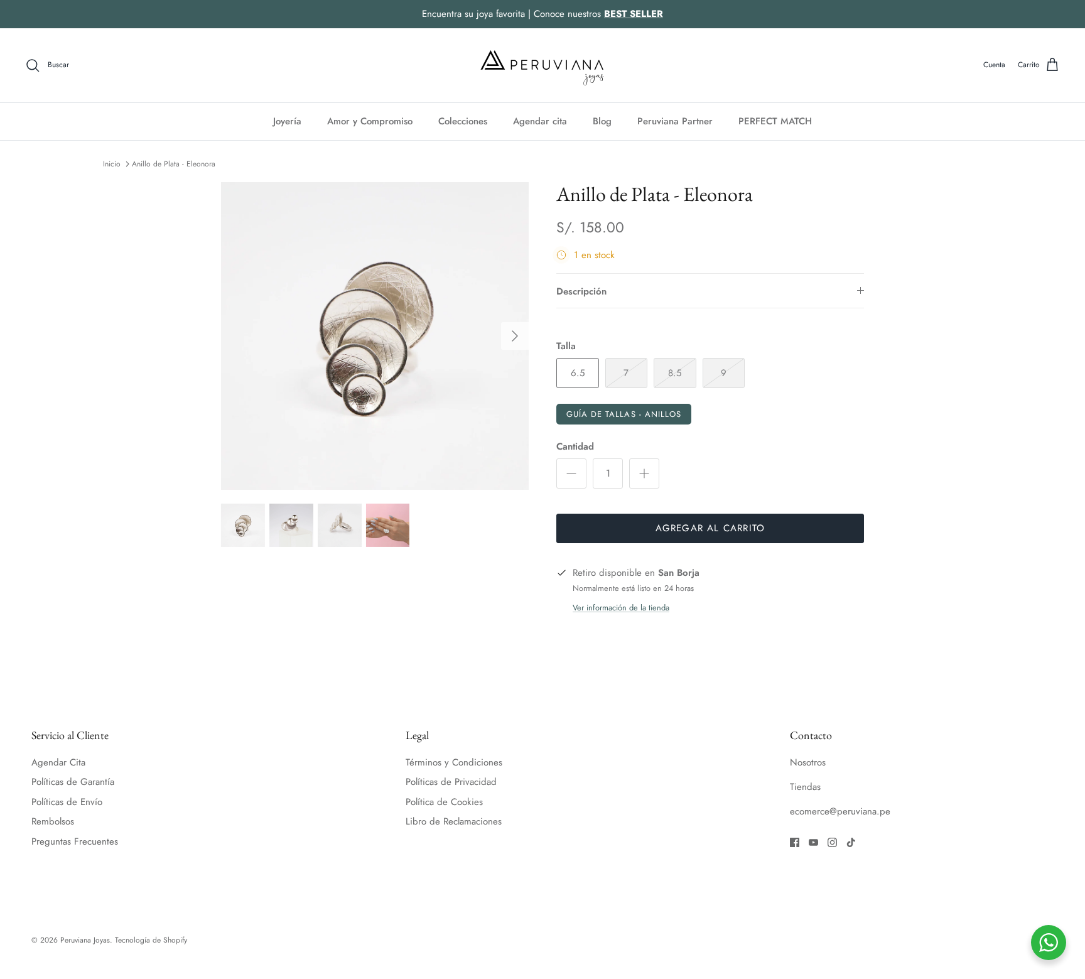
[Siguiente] (515, 336)
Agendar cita (540, 121)
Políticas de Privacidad (451, 782)
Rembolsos (52, 821)
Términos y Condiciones (454, 762)
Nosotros (808, 762)
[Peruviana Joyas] (542, 65)
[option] (375, 336)
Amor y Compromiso (370, 121)
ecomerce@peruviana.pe (840, 811)
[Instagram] (832, 842)
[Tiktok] (851, 842)
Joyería (287, 121)
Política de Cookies (444, 802)
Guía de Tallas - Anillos (623, 414)
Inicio (112, 164)
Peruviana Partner (675, 121)
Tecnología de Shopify (151, 940)
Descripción (581, 291)
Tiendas (805, 787)
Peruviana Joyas (85, 940)
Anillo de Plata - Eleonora (173, 164)
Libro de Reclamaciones (454, 821)
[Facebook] (794, 842)
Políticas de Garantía (72, 782)
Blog (602, 121)
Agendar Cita (58, 762)
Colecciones (462, 121)
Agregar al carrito (710, 528)
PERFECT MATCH (775, 121)
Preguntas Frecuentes (74, 841)
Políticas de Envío (66, 802)
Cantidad (575, 446)
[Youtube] (813, 842)
